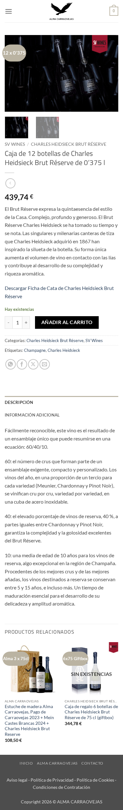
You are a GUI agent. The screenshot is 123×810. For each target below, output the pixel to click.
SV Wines (15, 144)
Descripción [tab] (19, 402)
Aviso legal (17, 780)
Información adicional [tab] (32, 414)
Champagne (35, 350)
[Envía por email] (44, 364)
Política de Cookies (95, 780)
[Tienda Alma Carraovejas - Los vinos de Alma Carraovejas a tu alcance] (61, 11)
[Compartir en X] (33, 364)
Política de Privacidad (52, 780)
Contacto (92, 763)
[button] (8, 11)
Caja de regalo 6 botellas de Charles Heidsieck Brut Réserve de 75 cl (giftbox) (91, 712)
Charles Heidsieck (64, 350)
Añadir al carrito (67, 322)
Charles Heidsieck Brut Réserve (68, 144)
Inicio (26, 763)
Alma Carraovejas (57, 763)
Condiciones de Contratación (61, 787)
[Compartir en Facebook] (22, 364)
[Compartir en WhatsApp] (10, 364)
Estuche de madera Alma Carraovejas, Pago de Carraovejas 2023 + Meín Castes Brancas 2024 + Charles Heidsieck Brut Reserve (29, 720)
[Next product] (10, 183)
